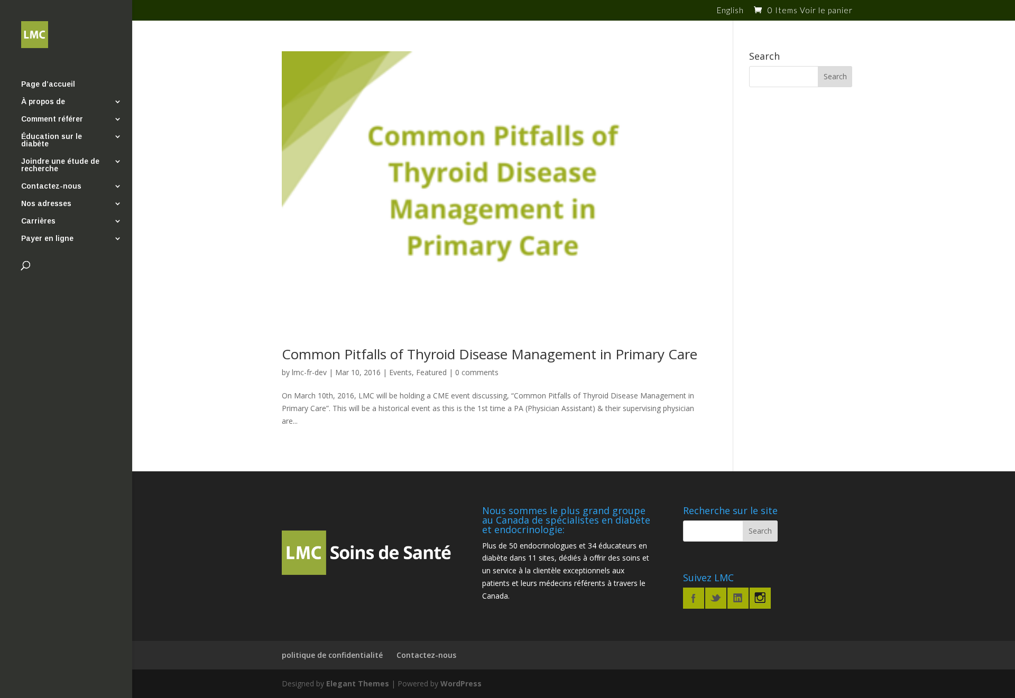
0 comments (477, 372)
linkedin (738, 598)
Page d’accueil (48, 84)
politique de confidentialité (332, 655)
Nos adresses (46, 204)
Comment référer (52, 119)
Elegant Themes (357, 683)
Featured (431, 372)
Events (400, 372)
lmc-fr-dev (309, 372)
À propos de (43, 102)
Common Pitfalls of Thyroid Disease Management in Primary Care (489, 354)
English (730, 10)
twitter (715, 598)
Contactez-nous (51, 186)
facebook (693, 598)
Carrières (38, 221)
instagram (760, 598)
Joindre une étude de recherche (60, 165)
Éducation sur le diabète (51, 140)
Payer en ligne (47, 239)
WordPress (461, 683)
